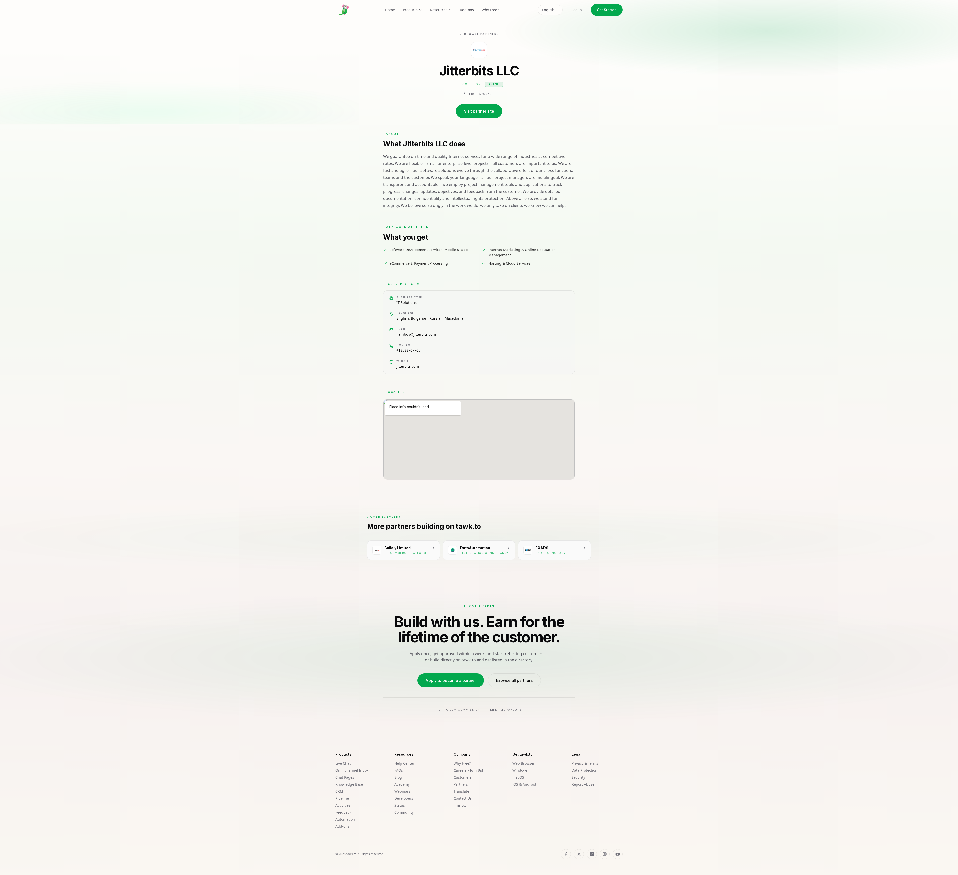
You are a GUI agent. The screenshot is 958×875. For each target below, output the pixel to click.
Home (390, 9)
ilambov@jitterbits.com (416, 334)
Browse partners (481, 34)
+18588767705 (408, 350)
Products (410, 9)
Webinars (402, 791)
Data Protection (584, 770)
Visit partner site (479, 111)
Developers (403, 798)
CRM (339, 791)
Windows (520, 770)
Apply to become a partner (450, 680)
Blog (398, 777)
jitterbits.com (407, 366)
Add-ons (467, 9)
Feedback (343, 812)
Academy (402, 784)
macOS (518, 777)
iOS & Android (524, 784)
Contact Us (463, 798)
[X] (579, 854)
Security (578, 777)
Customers (463, 777)
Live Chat (343, 763)
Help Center (404, 763)
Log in (577, 9)
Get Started (607, 10)
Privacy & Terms (585, 763)
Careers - (468, 770)
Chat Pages (344, 777)
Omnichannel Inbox (351, 770)
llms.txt (460, 805)
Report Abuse (583, 784)
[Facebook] (566, 854)
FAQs (398, 770)
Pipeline (342, 798)
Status (399, 805)
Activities (342, 805)
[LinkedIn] (592, 854)
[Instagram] (605, 854)
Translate (461, 791)
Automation (345, 819)
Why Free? (490, 9)
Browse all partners (514, 680)
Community (404, 812)
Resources (438, 9)
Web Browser (523, 763)
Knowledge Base (349, 784)
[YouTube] (618, 854)
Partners (461, 784)
